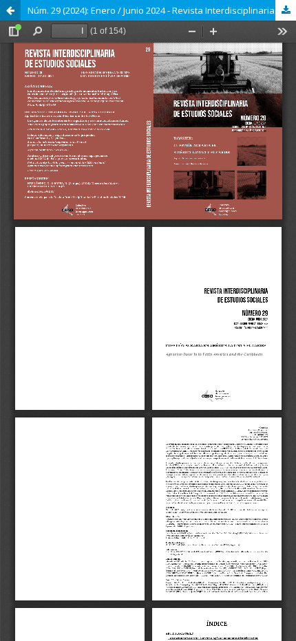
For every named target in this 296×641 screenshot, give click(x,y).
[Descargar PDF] (285, 10)
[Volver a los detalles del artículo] (10, 10)
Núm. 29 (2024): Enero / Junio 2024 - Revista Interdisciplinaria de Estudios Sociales (162, 10)
